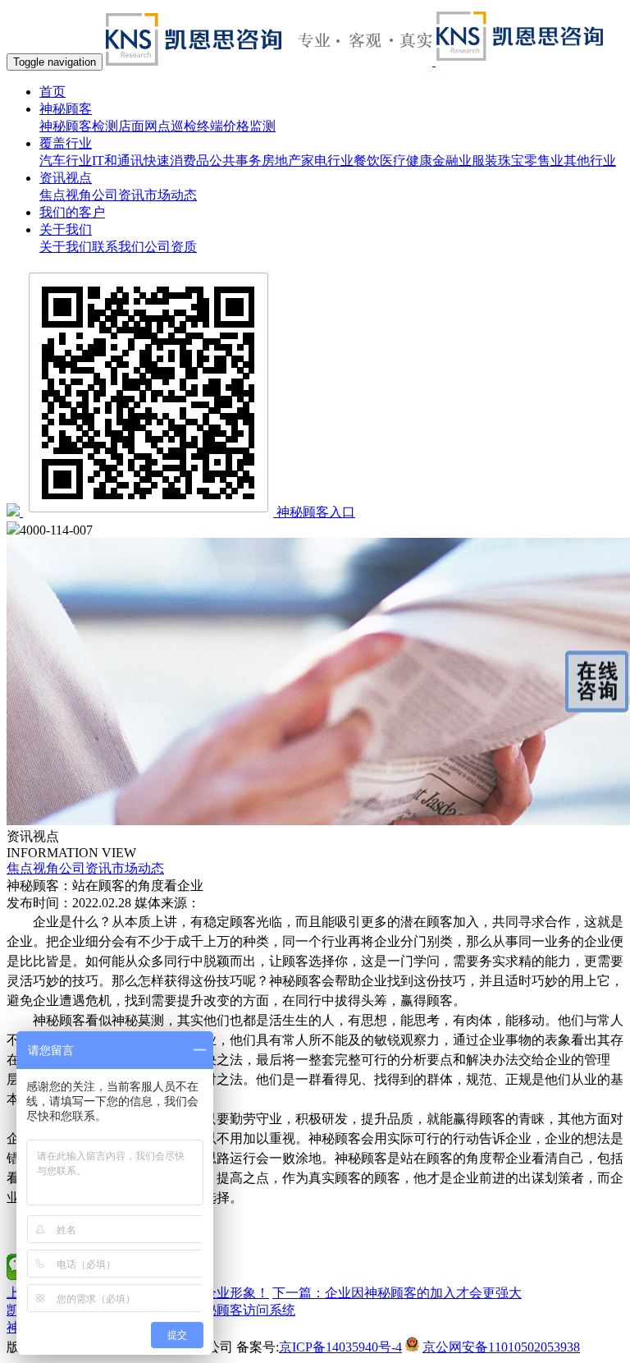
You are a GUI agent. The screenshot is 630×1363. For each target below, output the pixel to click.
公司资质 (170, 247)
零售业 (544, 161)
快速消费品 (176, 161)
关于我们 (65, 247)
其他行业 (590, 161)
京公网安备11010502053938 (501, 1347)
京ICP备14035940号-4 (340, 1347)
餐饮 (367, 161)
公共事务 (235, 161)
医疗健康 (406, 161)
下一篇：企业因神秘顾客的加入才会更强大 (397, 1293)
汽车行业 (65, 161)
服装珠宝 (498, 161)
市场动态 (170, 195)
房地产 (281, 161)
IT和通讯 (118, 161)
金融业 (452, 161)
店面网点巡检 (157, 126)
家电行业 (327, 161)
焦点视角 (65, 195)
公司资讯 (118, 195)
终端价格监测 (236, 126)
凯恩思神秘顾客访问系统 (223, 1310)
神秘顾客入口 (315, 512)
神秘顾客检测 (78, 126)
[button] (65, 109)
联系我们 (118, 247)
